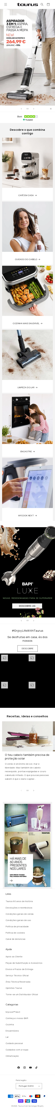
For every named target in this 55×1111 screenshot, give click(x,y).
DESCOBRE (27, 648)
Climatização (12, 1056)
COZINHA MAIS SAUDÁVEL (26, 323)
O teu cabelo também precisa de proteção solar (27, 756)
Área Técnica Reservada (18, 981)
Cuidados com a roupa (17, 1049)
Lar (7, 1037)
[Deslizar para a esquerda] (21, 790)
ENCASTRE (26, 451)
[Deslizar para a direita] (34, 790)
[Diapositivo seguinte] (34, 109)
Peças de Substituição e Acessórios (24, 963)
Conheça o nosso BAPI (17, 1018)
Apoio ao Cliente (14, 956)
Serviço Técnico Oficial (17, 975)
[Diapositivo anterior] (21, 109)
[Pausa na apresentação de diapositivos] (52, 109)
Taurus (21, 1106)
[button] (6, 4)
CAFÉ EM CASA (26, 195)
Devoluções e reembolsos (19, 907)
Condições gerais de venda (20, 914)
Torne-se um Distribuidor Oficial (22, 994)
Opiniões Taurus (14, 988)
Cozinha (10, 1024)
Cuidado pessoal (14, 1043)
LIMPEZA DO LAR (26, 387)
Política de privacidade (17, 926)
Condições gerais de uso (18, 920)
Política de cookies (15, 932)
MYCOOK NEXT (26, 515)
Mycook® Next (13, 1012)
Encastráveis (12, 1030)
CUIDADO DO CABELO (26, 259)
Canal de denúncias (16, 939)
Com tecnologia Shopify (33, 1106)
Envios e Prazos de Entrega (19, 969)
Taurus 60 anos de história (19, 901)
